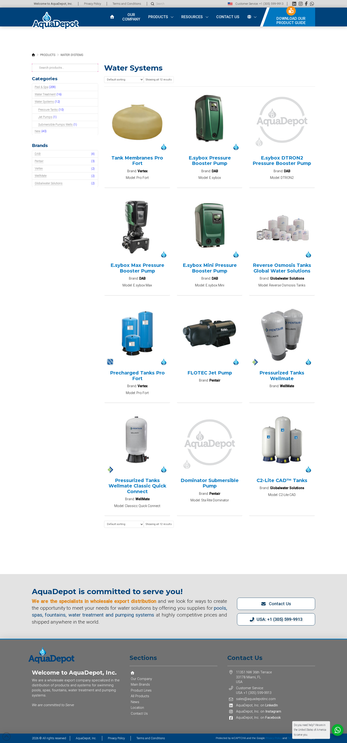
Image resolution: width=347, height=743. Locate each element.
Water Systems (44, 101)
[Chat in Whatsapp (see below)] (312, 3)
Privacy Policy (274, 738)
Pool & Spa (41, 87)
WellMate (41, 175)
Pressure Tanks (48, 109)
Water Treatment (45, 94)
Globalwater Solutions (49, 183)
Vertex (39, 168)
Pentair (39, 161)
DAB (38, 153)
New (38, 131)
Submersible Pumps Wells (55, 124)
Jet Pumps (45, 117)
